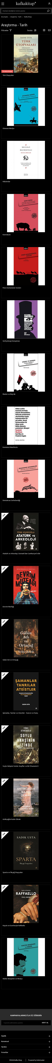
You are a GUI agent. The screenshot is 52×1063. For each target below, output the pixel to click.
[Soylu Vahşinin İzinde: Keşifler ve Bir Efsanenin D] (26, 744)
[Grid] (44, 30)
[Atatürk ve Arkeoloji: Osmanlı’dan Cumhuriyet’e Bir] (26, 532)
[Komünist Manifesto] (26, 426)
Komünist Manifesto (10, 447)
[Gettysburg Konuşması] (26, 319)
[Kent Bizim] (26, 213)
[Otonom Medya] (26, 107)
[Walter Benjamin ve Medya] (26, 957)
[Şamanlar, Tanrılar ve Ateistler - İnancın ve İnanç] (26, 691)
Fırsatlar (4, 1052)
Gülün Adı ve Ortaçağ (10, 660)
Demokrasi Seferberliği (11, 500)
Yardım (4, 1047)
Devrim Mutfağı (8, 606)
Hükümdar (6, 181)
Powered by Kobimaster (36, 1060)
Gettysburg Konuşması (11, 341)
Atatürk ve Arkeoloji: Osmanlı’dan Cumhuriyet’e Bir (21, 553)
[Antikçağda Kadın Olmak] (26, 798)
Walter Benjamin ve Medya (12, 978)
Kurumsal (5, 1041)
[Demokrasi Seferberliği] (26, 479)
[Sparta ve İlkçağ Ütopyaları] (26, 851)
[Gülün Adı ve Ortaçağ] (26, 638)
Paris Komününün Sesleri (12, 288)
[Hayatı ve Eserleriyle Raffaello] (26, 904)
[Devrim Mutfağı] (26, 585)
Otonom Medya (8, 128)
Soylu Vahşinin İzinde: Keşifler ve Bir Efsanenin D (20, 766)
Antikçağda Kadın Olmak (12, 819)
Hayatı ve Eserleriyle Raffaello (14, 925)
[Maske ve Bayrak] (26, 372)
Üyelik (3, 1036)
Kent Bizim (7, 234)
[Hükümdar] (26, 160)
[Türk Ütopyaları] (26, 54)
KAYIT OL (45, 1023)
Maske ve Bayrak (9, 394)
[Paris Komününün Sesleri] (26, 266)
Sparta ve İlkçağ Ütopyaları (13, 872)
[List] (49, 30)
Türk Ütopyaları (8, 75)
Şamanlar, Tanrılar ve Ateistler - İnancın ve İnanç (20, 713)
